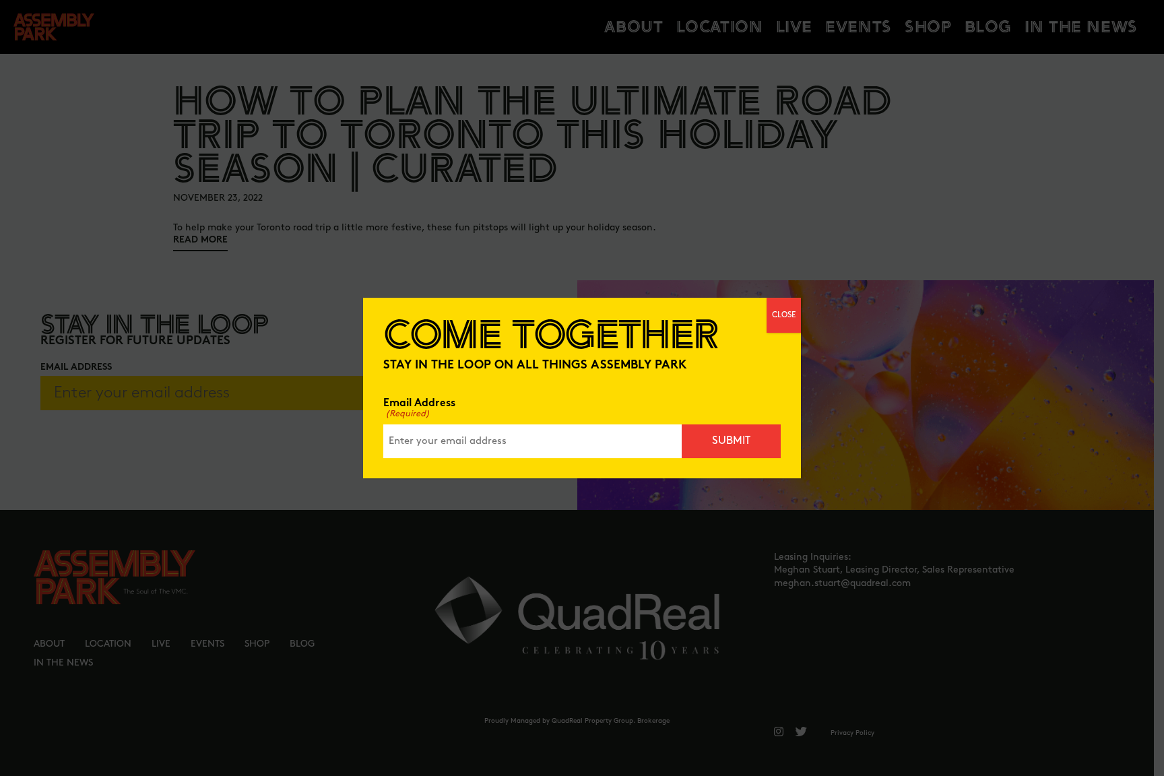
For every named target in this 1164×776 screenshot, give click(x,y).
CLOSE (784, 315)
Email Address (419, 408)
